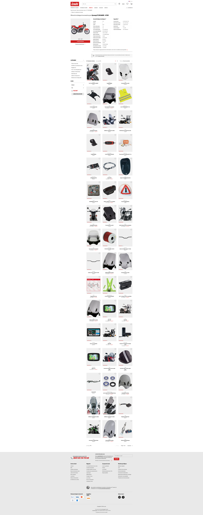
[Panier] (131, 4)
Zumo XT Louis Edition (93, 343)
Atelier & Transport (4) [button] (75, 75)
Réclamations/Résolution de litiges (124, 474)
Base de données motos (75, 471)
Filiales (103, 467)
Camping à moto (89, 481)
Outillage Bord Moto (93, 177)
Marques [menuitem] (96, 7)
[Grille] (115, 60)
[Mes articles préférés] (127, 4)
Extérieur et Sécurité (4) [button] (75, 71)
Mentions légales (121, 466)
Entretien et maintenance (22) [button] (76, 65)
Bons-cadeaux (73, 474)
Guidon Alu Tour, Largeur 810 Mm (93, 272)
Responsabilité (105, 472)
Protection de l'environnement (123, 477)
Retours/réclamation (74, 477)
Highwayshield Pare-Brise (109, 272)
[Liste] (117, 61)
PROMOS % (75, 90)
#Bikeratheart (88, 474)
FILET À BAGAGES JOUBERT (93, 83)
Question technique (74, 469)
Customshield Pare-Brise (109, 440)
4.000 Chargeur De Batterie (109, 154)
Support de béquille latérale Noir (125, 177)
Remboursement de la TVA (107, 471)
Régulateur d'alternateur (125, 416)
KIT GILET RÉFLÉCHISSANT (109, 296)
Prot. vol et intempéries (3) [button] (76, 69)
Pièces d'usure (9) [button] (74, 63)
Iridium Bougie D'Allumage (125, 440)
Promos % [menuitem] (91, 7)
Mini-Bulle (109, 343)
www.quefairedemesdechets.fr (104, 488)
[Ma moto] (123, 4)
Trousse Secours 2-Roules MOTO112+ (125, 154)
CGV (119, 467)
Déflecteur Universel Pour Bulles (109, 130)
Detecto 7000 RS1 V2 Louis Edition (109, 201)
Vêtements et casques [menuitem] (74, 7)
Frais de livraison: (94, 510)
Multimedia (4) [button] (74, 73)
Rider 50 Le (93, 368)
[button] (130, 1)
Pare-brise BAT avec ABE (125, 83)
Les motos (88, 477)
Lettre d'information (74, 472)
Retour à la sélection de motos (77, 12)
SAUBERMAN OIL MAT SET (93, 201)
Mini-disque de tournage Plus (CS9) (125, 130)
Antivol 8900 (109, 177)
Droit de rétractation (122, 471)
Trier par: (121, 61)
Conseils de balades (90, 467)
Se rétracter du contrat (75, 479)
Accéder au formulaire (101, 56)
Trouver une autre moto (79, 44)
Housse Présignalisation (125, 201)
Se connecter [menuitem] (130, 7)
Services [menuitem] (106, 7)
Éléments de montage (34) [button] (76, 77)
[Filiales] (119, 4)
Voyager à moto (89, 476)
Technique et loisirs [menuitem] (83, 7)
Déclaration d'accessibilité (123, 476)
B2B (71, 467)
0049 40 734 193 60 (81, 458)
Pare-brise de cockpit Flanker (93, 440)
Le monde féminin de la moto (91, 466)
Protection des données (122, 469)
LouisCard (72, 476)
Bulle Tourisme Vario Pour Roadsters (125, 225)
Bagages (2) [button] (73, 67)
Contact (72, 466)
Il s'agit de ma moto (80, 41)
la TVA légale (103, 509)
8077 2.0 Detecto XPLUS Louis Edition (125, 296)
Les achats (104, 469)
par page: (97, 61)
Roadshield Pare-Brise (93, 130)
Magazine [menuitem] (101, 7)
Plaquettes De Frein (93, 296)
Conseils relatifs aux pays (91, 469)
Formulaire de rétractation (123, 472)
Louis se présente (105, 466)
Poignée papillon (109, 83)
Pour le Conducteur (90, 479)
